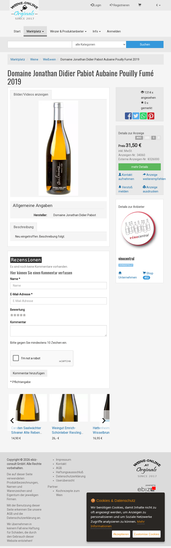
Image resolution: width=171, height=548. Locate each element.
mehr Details (139, 167)
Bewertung (17, 309)
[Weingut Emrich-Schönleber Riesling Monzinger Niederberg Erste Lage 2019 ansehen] (68, 407)
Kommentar (18, 322)
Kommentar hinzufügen (29, 373)
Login (97, 5)
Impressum (63, 459)
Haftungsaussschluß (69, 472)
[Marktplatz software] (147, 492)
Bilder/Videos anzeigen (31, 94)
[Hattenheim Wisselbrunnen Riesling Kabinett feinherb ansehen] (109, 407)
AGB (59, 468)
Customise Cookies (146, 534)
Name (15, 279)
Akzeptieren (121, 534)
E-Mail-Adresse (21, 294)
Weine (34, 59)
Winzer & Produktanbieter (67, 31)
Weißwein (49, 59)
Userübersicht (65, 480)
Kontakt (61, 463)
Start (17, 31)
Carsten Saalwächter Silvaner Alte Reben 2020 (26, 432)
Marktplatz (34, 31)
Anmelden (114, 31)
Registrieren (121, 5)
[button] (158, 5)
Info (96, 31)
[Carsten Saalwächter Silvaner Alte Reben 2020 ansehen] (28, 407)
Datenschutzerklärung (71, 476)
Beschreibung (24, 227)
